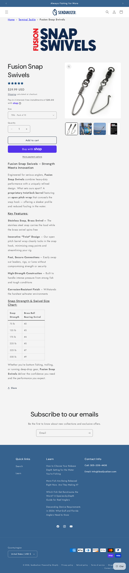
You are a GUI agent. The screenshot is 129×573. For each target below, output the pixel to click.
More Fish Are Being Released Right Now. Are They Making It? (62, 482)
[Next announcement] (122, 3)
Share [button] (14, 388)
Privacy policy (67, 565)
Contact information (112, 568)
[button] (6, 12)
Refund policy (82, 565)
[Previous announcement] (6, 3)
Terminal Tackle (27, 19)
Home (11, 19)
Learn (18, 473)
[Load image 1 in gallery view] (71, 129)
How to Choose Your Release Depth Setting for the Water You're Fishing (61, 469)
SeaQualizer (36, 565)
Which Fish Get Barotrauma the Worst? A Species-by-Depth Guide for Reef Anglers (62, 495)
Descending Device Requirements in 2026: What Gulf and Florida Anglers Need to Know (63, 510)
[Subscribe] (89, 433)
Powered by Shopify (50, 565)
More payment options (32, 156)
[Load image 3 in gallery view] (99, 129)
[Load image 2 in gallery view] (85, 129)
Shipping (12, 94)
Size (10, 108)
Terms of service (98, 565)
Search (19, 466)
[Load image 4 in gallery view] (114, 129)
